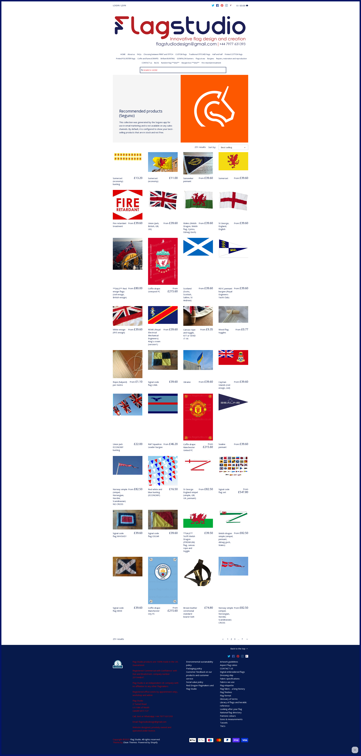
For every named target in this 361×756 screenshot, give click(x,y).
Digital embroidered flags (232, 671)
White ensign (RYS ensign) (119, 331)
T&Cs (222, 726)
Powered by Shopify (148, 742)
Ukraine (187, 382)
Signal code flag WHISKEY (119, 535)
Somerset (223, 178)
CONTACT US (226, 668)
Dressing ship (226, 675)
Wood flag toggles (224, 331)
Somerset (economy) (153, 180)
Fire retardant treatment (119, 225)
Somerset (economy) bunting (118, 181)
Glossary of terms (229, 698)
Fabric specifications (230, 678)
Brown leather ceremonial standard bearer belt (190, 612)
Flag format (225, 695)
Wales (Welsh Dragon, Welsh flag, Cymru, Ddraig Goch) (190, 227)
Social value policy (194, 682)
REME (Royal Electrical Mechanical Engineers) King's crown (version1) (154, 337)
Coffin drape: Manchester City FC (154, 610)
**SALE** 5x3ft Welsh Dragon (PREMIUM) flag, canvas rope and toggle (189, 542)
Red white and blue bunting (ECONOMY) (155, 492)
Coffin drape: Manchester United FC (189, 447)
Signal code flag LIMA (153, 383)
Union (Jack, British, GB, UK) (153, 226)
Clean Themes (130, 742)
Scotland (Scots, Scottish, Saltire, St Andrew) (187, 294)
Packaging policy (194, 668)
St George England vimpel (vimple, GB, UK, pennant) (190, 494)
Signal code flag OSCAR (153, 535)
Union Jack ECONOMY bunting (118, 447)
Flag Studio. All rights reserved (145, 739)
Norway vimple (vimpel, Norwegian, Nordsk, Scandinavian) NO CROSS (120, 496)
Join (123, 5)
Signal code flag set (224, 491)
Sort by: (212, 147)
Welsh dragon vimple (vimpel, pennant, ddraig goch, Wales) (226, 539)
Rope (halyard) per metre (120, 383)
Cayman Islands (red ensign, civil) (224, 385)
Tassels (224, 722)
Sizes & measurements (231, 719)
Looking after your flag (231, 709)
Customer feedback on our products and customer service (199, 675)
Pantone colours (228, 715)
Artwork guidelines (229, 661)
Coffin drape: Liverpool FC (154, 290)
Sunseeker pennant (188, 180)
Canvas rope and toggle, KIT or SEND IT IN (189, 334)
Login (116, 5)
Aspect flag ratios (228, 665)
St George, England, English (224, 226)
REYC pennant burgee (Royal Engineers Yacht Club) (225, 293)
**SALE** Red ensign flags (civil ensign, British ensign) (120, 293)
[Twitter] (213, 5)
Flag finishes (226, 692)
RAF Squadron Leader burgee (155, 445)
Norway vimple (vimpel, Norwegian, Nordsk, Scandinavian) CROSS (226, 615)
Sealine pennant (222, 445)
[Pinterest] (222, 5)
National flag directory (231, 712)
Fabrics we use (227, 682)
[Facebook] (217, 5)
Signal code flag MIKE (118, 609)
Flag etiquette (227, 685)
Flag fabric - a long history (232, 688)
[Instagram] (226, 5)
